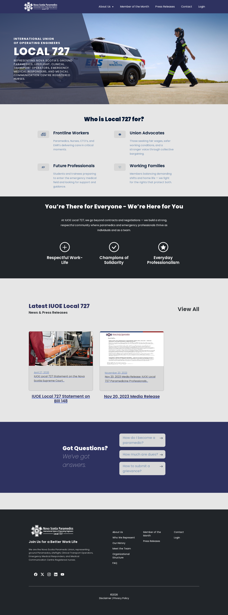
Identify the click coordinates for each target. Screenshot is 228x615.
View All (188, 309)
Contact (186, 6)
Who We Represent (123, 537)
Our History (118, 543)
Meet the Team (121, 548)
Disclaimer (105, 598)
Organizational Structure (121, 555)
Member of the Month (134, 6)
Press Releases (165, 6)
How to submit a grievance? (136, 468)
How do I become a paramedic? (139, 440)
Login (201, 6)
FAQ (114, 563)
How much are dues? (140, 454)
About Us (104, 6)
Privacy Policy (121, 598)
